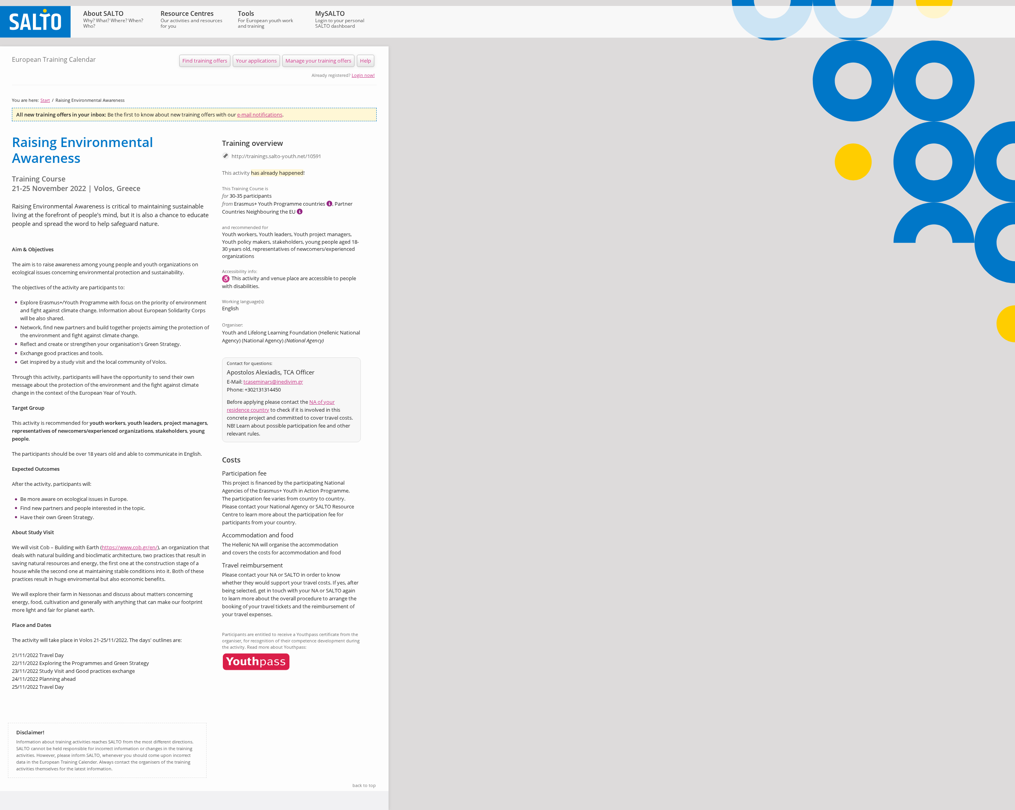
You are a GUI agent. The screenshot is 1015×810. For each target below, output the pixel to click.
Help (365, 60)
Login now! (363, 75)
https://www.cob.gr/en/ (129, 547)
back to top (364, 785)
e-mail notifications (259, 114)
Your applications (256, 60)
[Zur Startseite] (35, 35)
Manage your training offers (318, 60)
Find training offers (204, 60)
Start (45, 100)
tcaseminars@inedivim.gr (273, 381)
